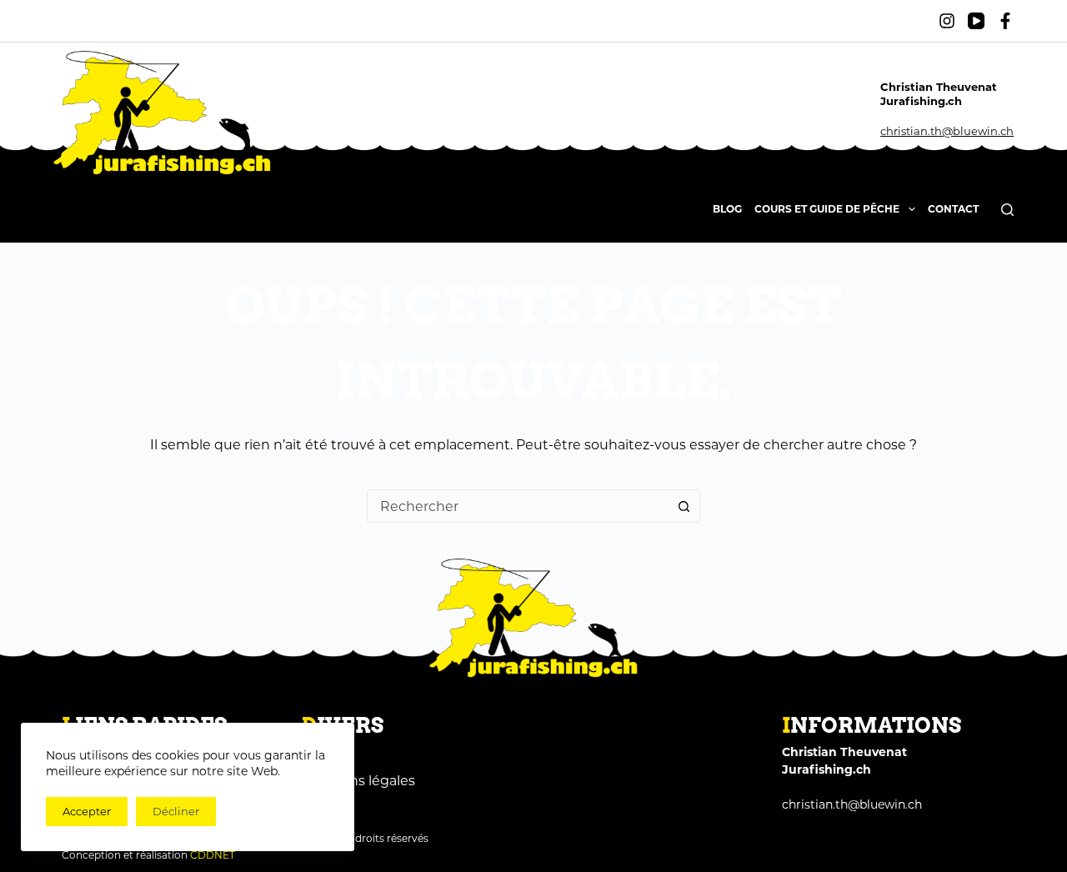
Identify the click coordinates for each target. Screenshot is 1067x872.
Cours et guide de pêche (826, 209)
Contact (953, 209)
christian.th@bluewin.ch (947, 131)
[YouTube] (976, 21)
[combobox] (518, 506)
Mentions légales (358, 781)
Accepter (87, 811)
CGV (316, 756)
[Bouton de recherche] (683, 506)
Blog (727, 209)
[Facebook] (1005, 21)
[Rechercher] (1007, 209)
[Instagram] (947, 21)
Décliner (176, 811)
